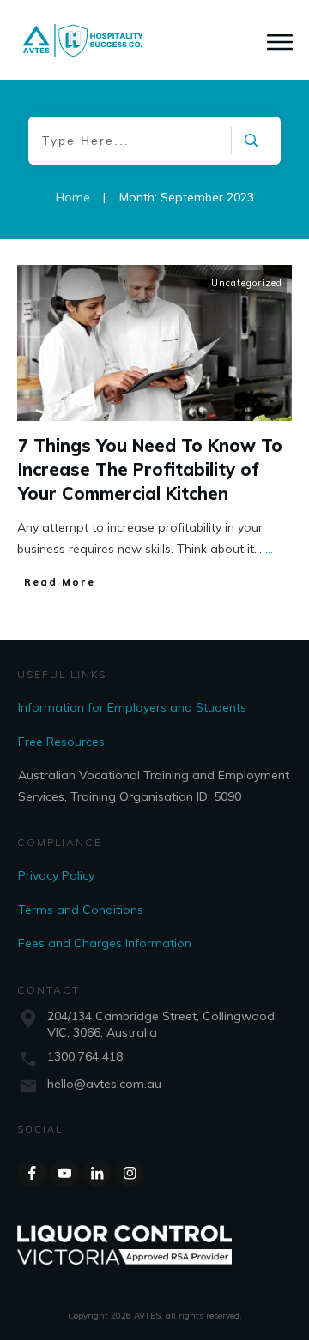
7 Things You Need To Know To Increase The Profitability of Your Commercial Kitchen (150, 469)
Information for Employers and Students (132, 707)
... (269, 548)
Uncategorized (246, 283)
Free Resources (61, 741)
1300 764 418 (85, 1056)
